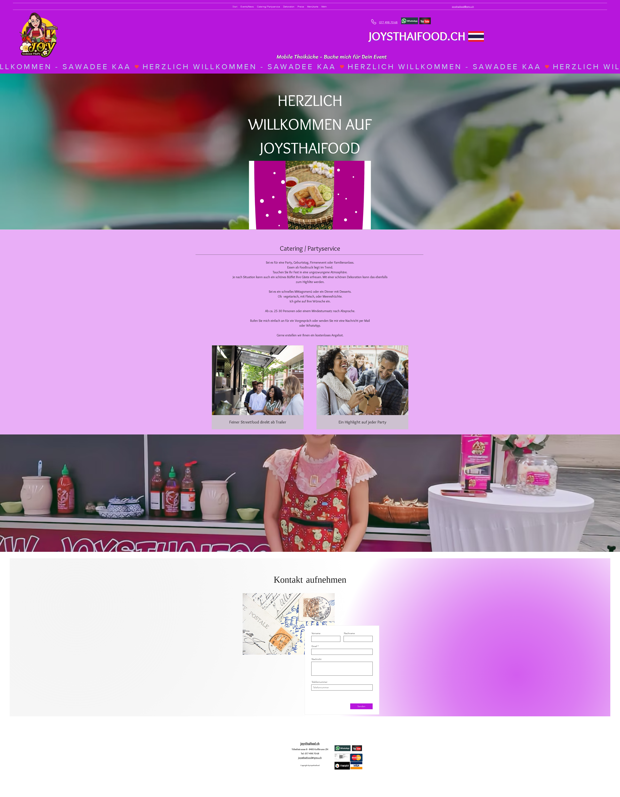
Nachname (349, 633)
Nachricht (316, 659)
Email (314, 646)
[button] (367, 226)
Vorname (316, 633)
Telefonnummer (319, 682)
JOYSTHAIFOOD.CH (417, 36)
